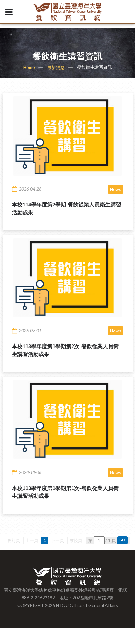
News (115, 189)
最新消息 (56, 67)
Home (29, 67)
